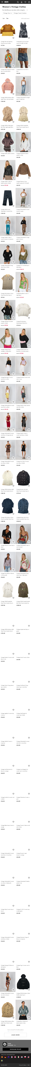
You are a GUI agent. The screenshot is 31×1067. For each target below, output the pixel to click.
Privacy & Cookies (22, 1065)
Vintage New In (7, 13)
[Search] (18, 2)
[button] (2, 1057)
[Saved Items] (25, 2)
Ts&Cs (29, 1065)
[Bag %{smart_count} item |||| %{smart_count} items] (29, 2)
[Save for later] (13, 38)
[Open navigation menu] (2, 2)
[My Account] (21, 2)
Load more (15, 1035)
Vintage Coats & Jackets (20, 13)
